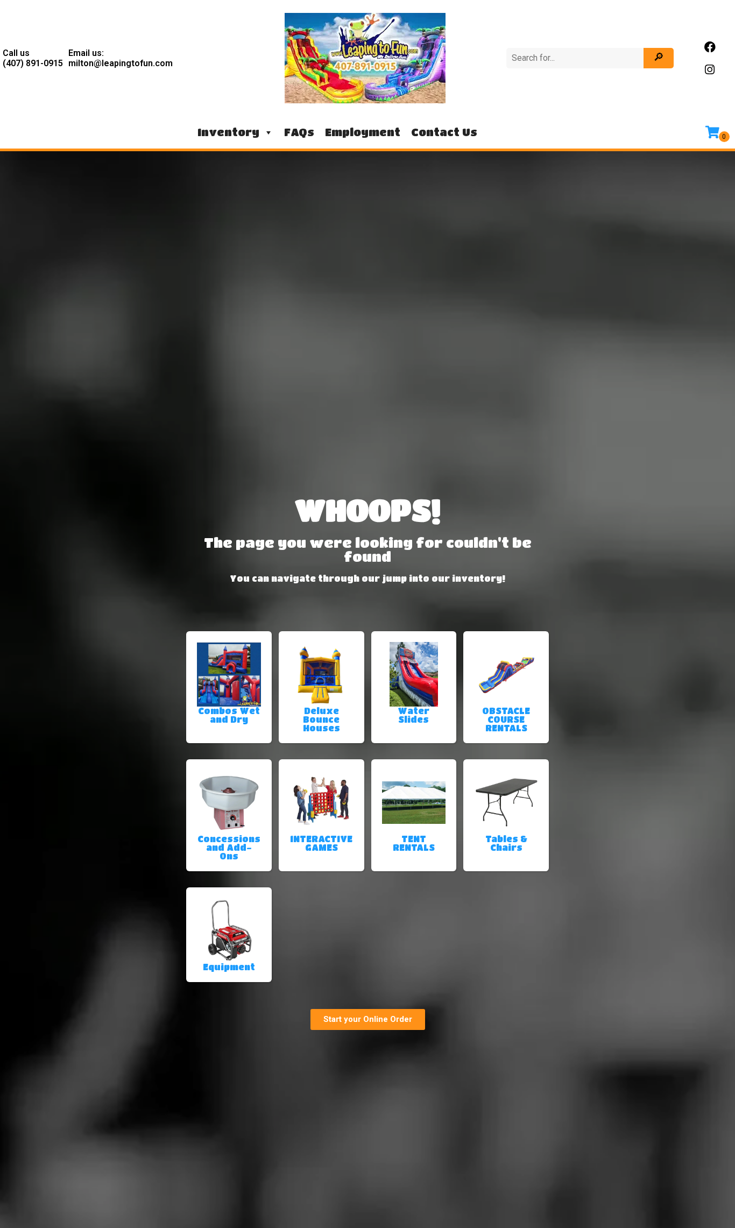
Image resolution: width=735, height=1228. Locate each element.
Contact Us (444, 132)
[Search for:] (576, 57)
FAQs (299, 132)
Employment (362, 132)
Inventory (228, 132)
